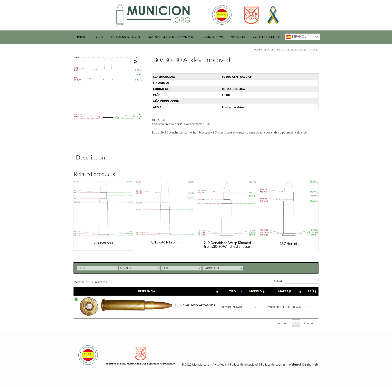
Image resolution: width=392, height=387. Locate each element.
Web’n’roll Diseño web (303, 364)
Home (257, 49)
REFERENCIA (146, 291)
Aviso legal (220, 364)
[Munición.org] (196, 15)
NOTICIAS (238, 37)
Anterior (283, 323)
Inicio (82, 37)
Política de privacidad (244, 364)
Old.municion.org (125, 37)
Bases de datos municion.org (171, 37)
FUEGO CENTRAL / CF (273, 49)
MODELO (255, 291)
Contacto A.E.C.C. (267, 37)
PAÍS (311, 291)
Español (298, 36)
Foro (99, 37)
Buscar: (278, 281)
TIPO (232, 291)
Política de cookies (273, 364)
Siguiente (309, 323)
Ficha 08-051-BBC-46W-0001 (194, 305)
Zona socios (213, 37)
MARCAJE (284, 291)
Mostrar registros (90, 282)
